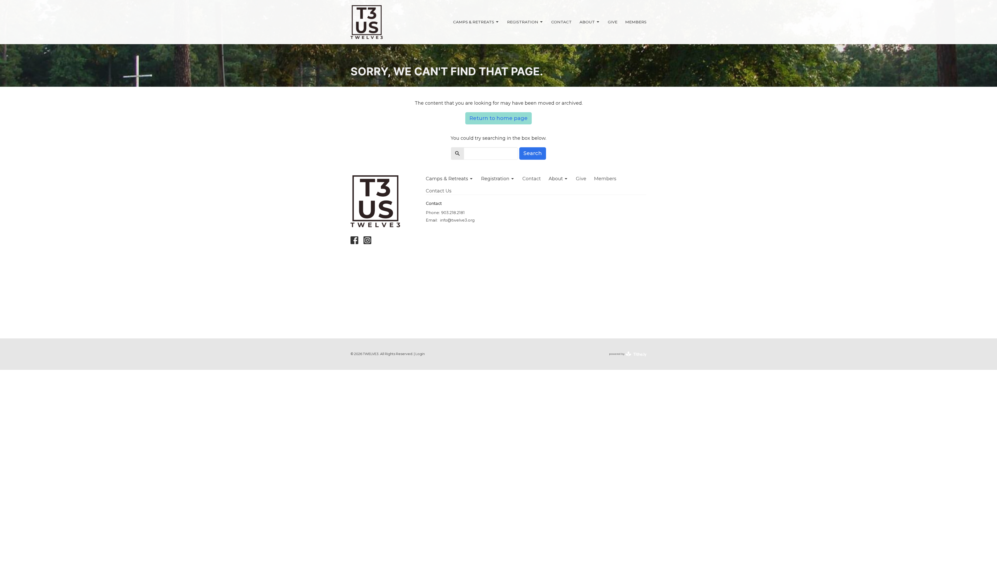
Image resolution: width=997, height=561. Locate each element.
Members (635, 21)
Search (532, 153)
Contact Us (439, 191)
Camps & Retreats (473, 21)
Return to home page (498, 118)
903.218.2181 (453, 212)
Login (420, 354)
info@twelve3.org (457, 220)
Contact (561, 21)
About (587, 21)
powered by (625, 358)
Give (612, 21)
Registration (522, 21)
